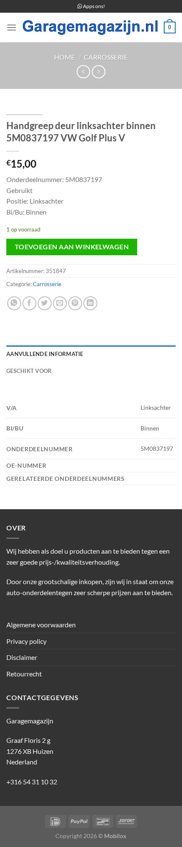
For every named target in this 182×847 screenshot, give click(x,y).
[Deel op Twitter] (45, 303)
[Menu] (11, 27)
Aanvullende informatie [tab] (44, 353)
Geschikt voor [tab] (29, 370)
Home (64, 57)
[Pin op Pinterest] (75, 303)
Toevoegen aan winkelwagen (72, 247)
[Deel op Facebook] (29, 303)
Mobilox (115, 835)
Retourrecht (24, 674)
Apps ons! (93, 6)
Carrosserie (106, 57)
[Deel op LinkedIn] (90, 303)
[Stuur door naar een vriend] (60, 303)
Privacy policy (26, 641)
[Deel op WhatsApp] (14, 303)
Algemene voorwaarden (41, 625)
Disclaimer (21, 657)
